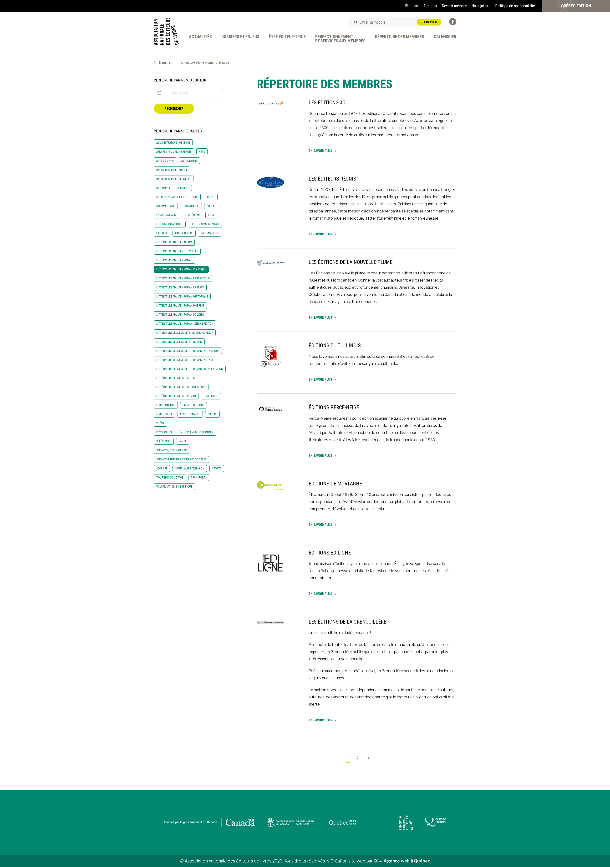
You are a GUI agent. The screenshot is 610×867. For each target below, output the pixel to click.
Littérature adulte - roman (174, 260)
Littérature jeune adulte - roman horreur (184, 332)
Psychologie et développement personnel (185, 432)
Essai (211, 215)
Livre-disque (164, 414)
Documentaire (165, 206)
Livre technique (193, 405)
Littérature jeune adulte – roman (179, 341)
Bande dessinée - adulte (172, 169)
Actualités (200, 37)
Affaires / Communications (173, 151)
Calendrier (445, 37)
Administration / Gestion (173, 142)
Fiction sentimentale (205, 224)
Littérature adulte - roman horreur (180, 305)
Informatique (210, 233)
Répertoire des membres (399, 37)
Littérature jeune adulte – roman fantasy (185, 360)
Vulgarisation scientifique (174, 486)
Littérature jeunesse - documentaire (181, 387)
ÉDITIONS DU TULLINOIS (335, 345)
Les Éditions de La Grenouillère (347, 622)
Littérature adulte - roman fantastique (183, 278)
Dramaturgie (191, 206)
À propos (430, 6)
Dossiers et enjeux (240, 37)
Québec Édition (576, 5)
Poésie (160, 423)
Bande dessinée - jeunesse (173, 179)
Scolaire (162, 468)
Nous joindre (481, 6)
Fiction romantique (169, 224)
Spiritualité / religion (189, 468)
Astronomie (189, 160)
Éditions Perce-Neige (334, 407)
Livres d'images (190, 414)
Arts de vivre (165, 160)
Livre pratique (165, 405)
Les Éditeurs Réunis (332, 179)
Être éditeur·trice (287, 37)
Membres (165, 62)
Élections (412, 6)
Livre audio (210, 396)
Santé (183, 441)
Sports (216, 468)
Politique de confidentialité (515, 6)
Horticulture (184, 233)
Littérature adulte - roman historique (182, 296)
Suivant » (366, 758)
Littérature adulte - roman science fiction (185, 323)
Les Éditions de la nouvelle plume (350, 262)
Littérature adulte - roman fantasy (180, 287)
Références (163, 441)
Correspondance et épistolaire (177, 197)
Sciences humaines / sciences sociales (181, 459)
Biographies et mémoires (172, 188)
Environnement (167, 215)
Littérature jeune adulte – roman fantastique (187, 351)
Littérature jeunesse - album (175, 378)
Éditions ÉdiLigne (330, 553)
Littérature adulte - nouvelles (177, 251)
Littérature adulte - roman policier (180, 314)
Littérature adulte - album (174, 242)
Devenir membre (454, 6)
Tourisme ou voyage (169, 477)
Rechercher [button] (174, 109)
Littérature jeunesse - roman (176, 396)
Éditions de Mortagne (335, 484)
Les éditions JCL (328, 103)
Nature (212, 414)
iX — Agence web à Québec (402, 860)
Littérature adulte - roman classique (181, 269)
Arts (202, 151)
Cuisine (210, 197)
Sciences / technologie (171, 450)
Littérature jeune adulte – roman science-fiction (189, 369)
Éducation (213, 206)
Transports (199, 477)
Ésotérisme (192, 215)
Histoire (162, 233)
